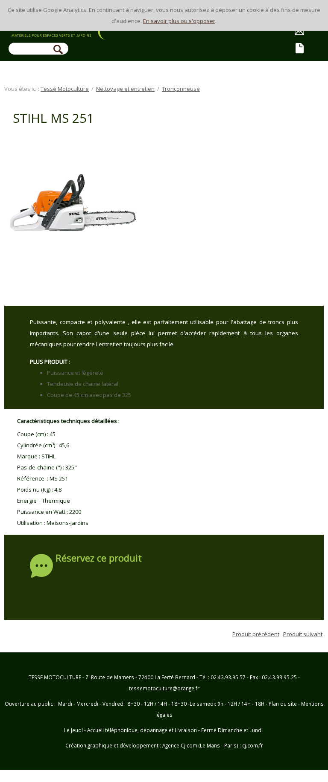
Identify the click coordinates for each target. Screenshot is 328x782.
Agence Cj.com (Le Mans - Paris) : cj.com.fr (212, 745)
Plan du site (283, 703)
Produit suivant (302, 634)
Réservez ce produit (99, 559)
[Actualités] (300, 49)
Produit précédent (255, 634)
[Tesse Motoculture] (64, 34)
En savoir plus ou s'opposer (179, 21)
